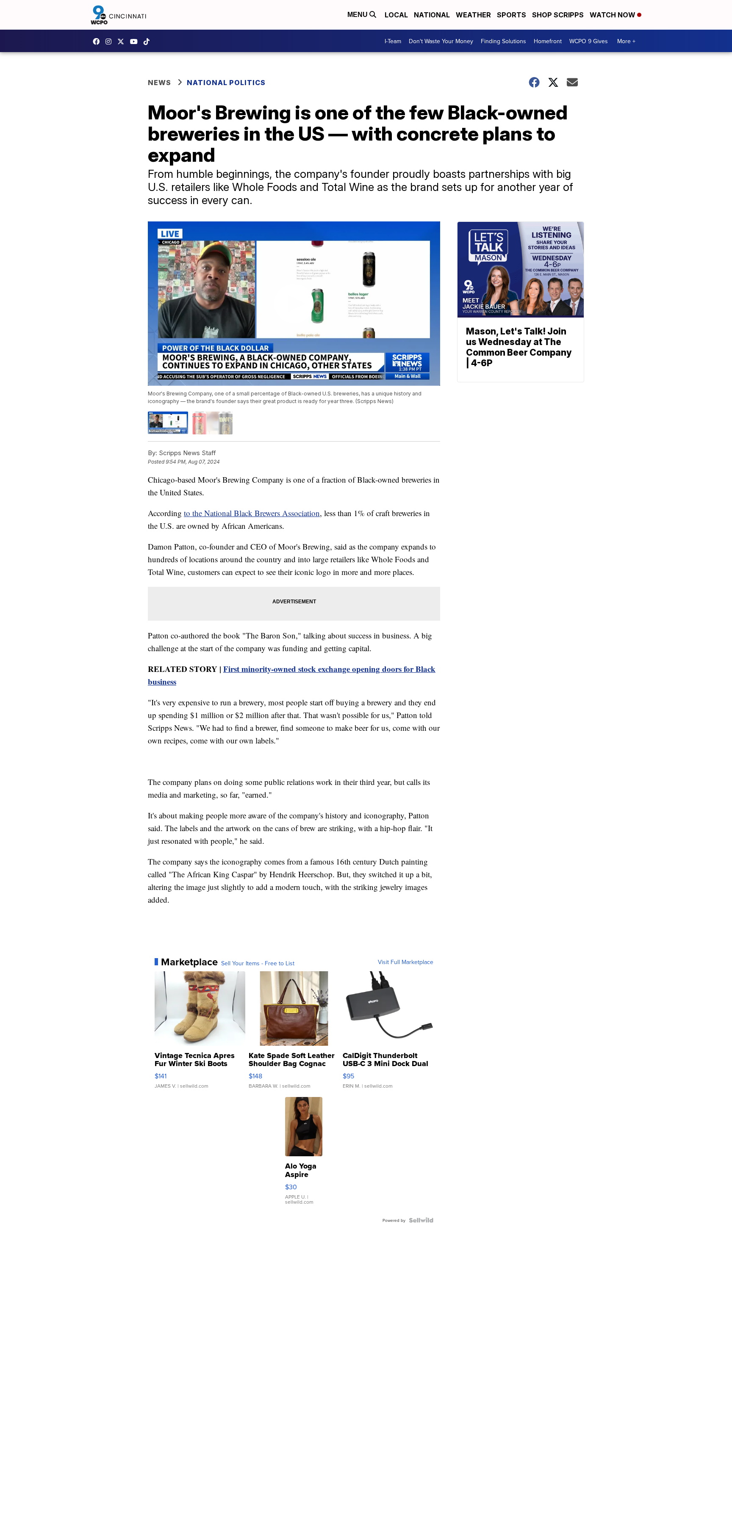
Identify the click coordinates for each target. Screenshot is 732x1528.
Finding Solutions (503, 41)
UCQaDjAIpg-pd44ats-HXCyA (136, 41)
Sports (511, 15)
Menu (358, 14)
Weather (473, 15)
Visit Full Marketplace (405, 962)
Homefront (548, 41)
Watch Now (613, 15)
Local (396, 15)
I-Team (393, 41)
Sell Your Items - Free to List (257, 963)
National (432, 15)
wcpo (122, 41)
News (159, 82)
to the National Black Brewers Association (252, 513)
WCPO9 (98, 41)
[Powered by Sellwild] (421, 1220)
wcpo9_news (110, 41)
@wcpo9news (149, 41)
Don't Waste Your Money (441, 41)
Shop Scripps (558, 15)
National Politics (226, 82)
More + (626, 41)
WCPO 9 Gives (588, 41)
